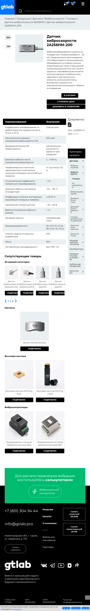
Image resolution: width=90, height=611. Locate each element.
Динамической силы (75, 200)
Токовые (76, 178)
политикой (17, 609)
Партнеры (48, 547)
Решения (48, 509)
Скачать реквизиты (15, 548)
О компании (50, 523)
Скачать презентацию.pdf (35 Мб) (74, 529)
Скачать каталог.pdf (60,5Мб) (74, 514)
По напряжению (77, 185)
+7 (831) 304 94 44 (21, 511)
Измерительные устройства (74, 256)
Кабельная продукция (75, 265)
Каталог (47, 516)
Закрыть (85, 608)
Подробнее (12, 293)
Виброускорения (74, 166)
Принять (66, 608)
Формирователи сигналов (74, 242)
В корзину (70, 95)
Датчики (74, 160)
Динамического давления (75, 209)
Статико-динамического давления (77, 219)
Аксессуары (74, 271)
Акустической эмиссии (75, 227)
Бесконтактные (75, 234)
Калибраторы (76, 249)
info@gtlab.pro (19, 524)
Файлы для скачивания (49, 539)
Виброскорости (74, 173)
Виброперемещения (77, 192)
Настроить (76, 608)
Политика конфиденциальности (72, 601)
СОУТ (46, 530)
